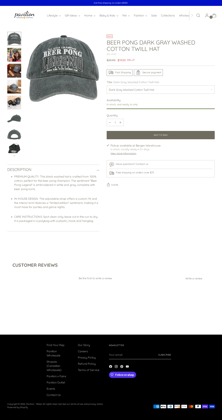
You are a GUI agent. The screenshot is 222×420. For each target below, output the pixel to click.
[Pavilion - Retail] (24, 15)
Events (51, 388)
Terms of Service (88, 370)
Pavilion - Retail (34, 404)
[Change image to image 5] (14, 102)
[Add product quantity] (120, 122)
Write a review (193, 278)
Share (114, 185)
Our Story (84, 345)
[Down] (14, 155)
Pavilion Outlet (56, 382)
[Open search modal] (198, 15)
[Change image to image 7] (14, 134)
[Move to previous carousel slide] (204, 323)
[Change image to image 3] (14, 71)
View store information (123, 153)
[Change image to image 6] (14, 118)
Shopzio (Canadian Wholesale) (54, 366)
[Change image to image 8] (14, 150)
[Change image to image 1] (14, 39)
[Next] (192, 15)
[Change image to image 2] (14, 55)
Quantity (112, 115)
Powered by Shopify (17, 407)
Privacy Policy (87, 357)
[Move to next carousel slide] (212, 323)
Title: (133, 82)
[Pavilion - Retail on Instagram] (116, 367)
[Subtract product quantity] (110, 122)
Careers (83, 351)
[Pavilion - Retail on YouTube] (128, 367)
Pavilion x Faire (56, 376)
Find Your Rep (56, 345)
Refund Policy (87, 363)
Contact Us (54, 395)
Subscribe (164, 354)
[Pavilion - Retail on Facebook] (111, 367)
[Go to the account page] (205, 15)
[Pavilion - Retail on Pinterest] (122, 367)
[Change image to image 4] (14, 87)
